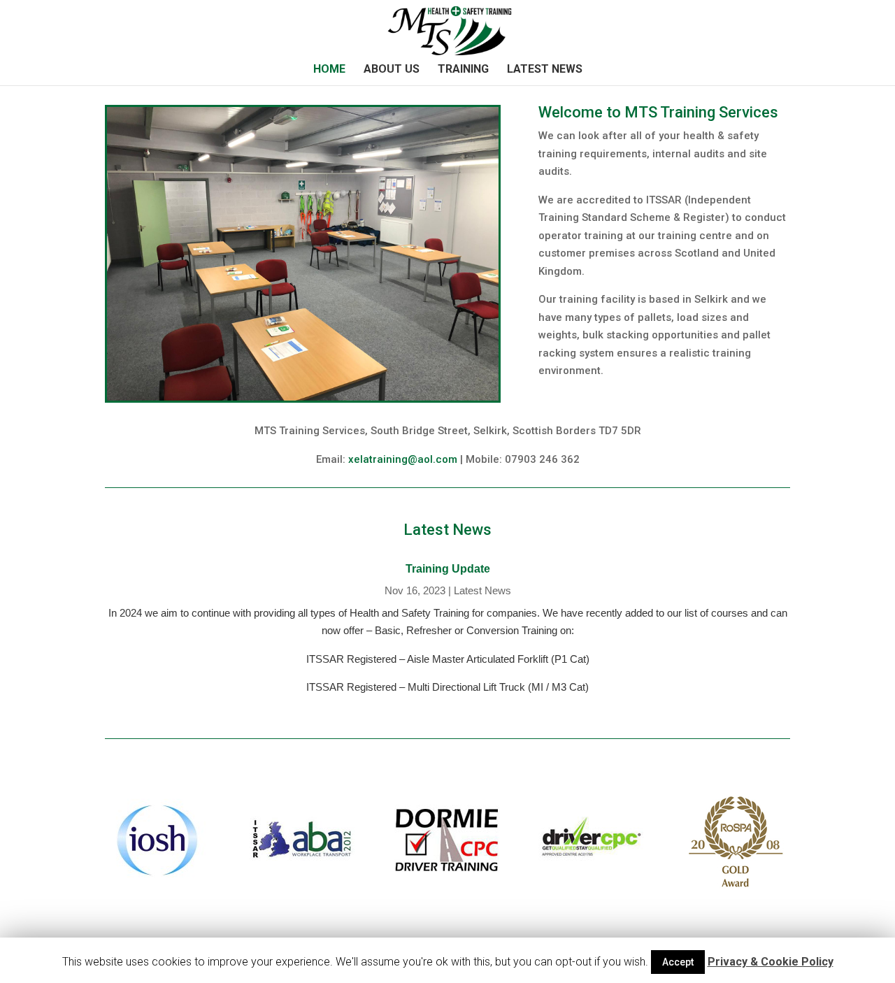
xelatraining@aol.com (402, 459)
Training (463, 70)
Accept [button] (678, 962)
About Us (392, 70)
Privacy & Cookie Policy (770, 961)
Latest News (544, 70)
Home (329, 70)
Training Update (448, 569)
